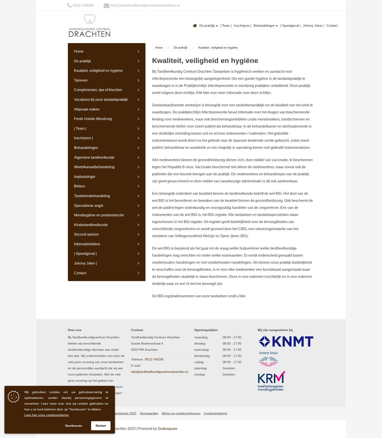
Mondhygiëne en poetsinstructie (99, 215)
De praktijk (207, 25)
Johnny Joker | (313, 25)
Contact (332, 25)
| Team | (226, 25)
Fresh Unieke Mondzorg (93, 119)
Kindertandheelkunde (91, 225)
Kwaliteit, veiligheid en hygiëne (98, 70)
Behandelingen (265, 25)
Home (195, 25)
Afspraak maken (86, 109)
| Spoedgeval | (290, 25)
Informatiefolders (87, 244)
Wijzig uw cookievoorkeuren (181, 413)
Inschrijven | (242, 25)
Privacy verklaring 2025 (120, 413)
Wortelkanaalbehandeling (94, 167)
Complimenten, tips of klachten (98, 90)
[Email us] (106, 5)
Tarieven (81, 80)
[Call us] (69, 5)
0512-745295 (83, 5)
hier (206, 93)
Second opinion (86, 234)
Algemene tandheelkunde (94, 157)
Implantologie (84, 177)
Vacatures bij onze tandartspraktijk (101, 99)
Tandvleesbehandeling (92, 196)
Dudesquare (167, 428)
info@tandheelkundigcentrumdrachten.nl (145, 5)
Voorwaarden (149, 413)
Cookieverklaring (215, 413)
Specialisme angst (88, 206)
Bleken (79, 186)
